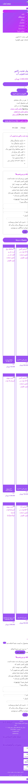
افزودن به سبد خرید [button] (16, 645)
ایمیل (25, 215)
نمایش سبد (20, 652)
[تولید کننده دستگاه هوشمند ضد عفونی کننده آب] (19, 3)
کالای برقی (15, 114)
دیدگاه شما (23, 202)
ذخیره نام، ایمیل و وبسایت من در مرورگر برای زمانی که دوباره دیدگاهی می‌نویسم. (18, 225)
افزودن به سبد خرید (19, 94)
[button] (27, 8)
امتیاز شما (24, 199)
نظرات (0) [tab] (15, 127)
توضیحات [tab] (22, 127)
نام (26, 212)
